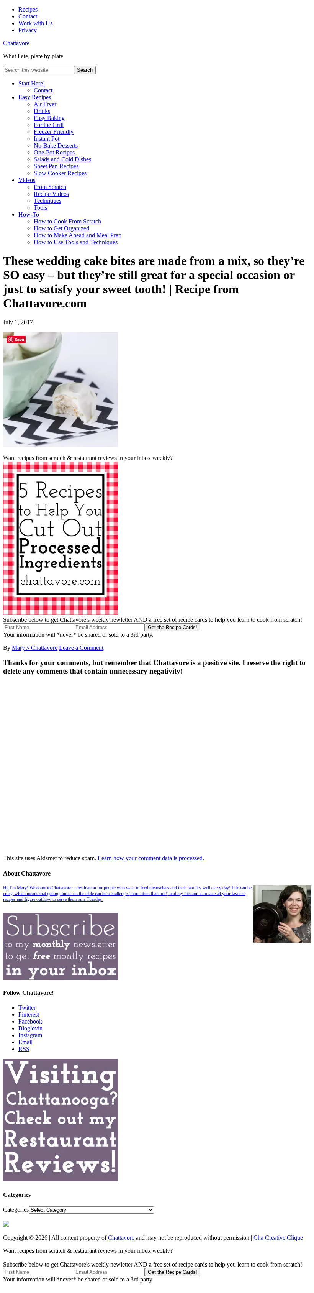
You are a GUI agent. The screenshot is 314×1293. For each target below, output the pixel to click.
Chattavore (16, 43)
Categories (16, 1209)
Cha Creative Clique (278, 1237)
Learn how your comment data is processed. (151, 858)
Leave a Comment (81, 647)
